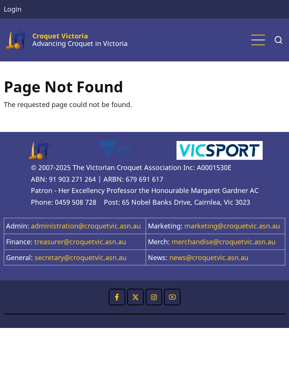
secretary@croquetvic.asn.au (80, 257)
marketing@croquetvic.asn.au (232, 225)
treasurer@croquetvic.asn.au (80, 241)
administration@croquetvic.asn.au (86, 225)
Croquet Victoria (60, 35)
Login (12, 9)
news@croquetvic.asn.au (208, 257)
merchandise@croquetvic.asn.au (223, 241)
